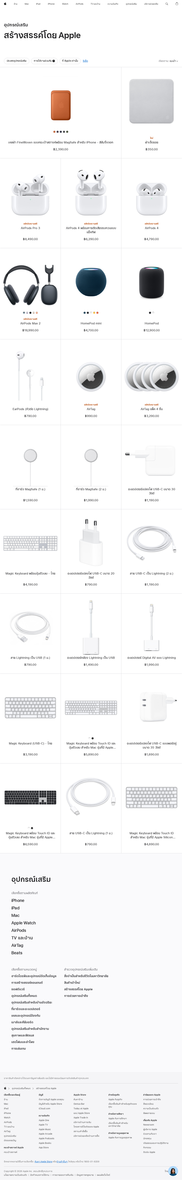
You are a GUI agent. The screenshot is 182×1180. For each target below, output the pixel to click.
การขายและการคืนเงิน (62, 1175)
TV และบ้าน (9, 1126)
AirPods (8, 1122)
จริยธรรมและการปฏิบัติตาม (155, 1143)
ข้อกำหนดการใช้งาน (39, 1175)
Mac (6, 1104)
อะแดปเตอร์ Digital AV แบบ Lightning (151, 658)
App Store (44, 1147)
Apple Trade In (81, 1117)
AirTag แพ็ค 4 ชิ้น (152, 409)
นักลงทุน (147, 1138)
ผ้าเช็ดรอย (151, 142)
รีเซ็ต (85, 61)
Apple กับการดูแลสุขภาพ (120, 1137)
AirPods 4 (152, 228)
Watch (7, 1117)
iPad (6, 1108)
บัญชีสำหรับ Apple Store (50, 1104)
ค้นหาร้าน (78, 1099)
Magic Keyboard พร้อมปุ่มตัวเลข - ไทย (30, 573)
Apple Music (45, 1129)
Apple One (44, 1120)
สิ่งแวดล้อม (148, 1104)
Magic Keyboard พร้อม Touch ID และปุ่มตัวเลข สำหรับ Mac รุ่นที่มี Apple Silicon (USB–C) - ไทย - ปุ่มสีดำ (30, 835)
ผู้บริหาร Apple (150, 1129)
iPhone (7, 1113)
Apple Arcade (45, 1133)
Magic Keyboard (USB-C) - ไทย (30, 743)
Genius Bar (79, 1104)
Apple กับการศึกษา (117, 1118)
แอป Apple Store (82, 1113)
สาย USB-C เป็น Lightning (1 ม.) (91, 833)
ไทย (166, 1171)
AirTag (91, 409)
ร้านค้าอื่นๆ (62, 1161)
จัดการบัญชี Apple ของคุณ (51, 1099)
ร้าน (6, 1099)
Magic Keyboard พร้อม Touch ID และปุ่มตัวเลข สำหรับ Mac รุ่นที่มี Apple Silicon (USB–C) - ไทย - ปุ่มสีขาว (91, 745)
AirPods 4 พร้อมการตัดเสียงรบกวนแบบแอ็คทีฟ (91, 230)
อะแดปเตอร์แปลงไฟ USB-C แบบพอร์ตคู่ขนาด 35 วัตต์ (151, 745)
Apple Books (45, 1143)
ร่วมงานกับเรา (150, 1133)
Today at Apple (81, 1108)
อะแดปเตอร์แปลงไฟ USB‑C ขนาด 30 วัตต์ (151, 491)
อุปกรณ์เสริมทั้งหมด (21, 1088)
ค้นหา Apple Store (43, 1161)
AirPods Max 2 (30, 323)
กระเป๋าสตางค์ (10, 1152)
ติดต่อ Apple (149, 1152)
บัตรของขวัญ (10, 1140)
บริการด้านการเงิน (82, 1122)
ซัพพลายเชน (149, 1113)
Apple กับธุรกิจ (115, 1099)
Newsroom (148, 1124)
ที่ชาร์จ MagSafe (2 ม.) (91, 489)
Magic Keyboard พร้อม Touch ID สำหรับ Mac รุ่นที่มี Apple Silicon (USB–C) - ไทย (152, 835)
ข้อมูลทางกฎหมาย (85, 1175)
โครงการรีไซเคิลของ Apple (86, 1126)
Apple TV (43, 1124)
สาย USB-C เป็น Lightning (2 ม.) (151, 573)
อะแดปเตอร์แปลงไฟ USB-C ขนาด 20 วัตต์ (91, 575)
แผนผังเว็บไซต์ (103, 1175)
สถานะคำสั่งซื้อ (81, 1131)
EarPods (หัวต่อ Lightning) (30, 409)
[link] (173, 1171)
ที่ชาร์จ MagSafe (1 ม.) (30, 489)
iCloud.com (44, 1108)
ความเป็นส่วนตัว (151, 1108)
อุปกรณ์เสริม (10, 1136)
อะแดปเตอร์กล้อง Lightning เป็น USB (91, 658)
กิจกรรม (147, 1147)
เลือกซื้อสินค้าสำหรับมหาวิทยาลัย (118, 1125)
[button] (167, 4)
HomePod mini (91, 323)
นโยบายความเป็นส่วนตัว (15, 1175)
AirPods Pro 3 (30, 228)
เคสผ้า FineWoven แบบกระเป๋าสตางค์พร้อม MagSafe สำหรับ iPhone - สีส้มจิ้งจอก (60, 142)
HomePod (152, 323)
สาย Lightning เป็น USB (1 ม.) (30, 658)
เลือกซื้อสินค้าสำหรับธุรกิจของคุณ (122, 1105)
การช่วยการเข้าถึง (152, 1099)
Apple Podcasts (46, 1138)
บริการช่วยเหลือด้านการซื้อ (86, 1136)
